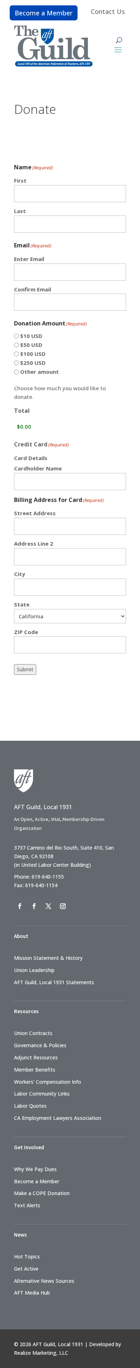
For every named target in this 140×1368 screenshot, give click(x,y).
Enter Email (29, 258)
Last (20, 210)
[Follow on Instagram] (63, 906)
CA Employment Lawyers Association (57, 1118)
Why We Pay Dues (35, 1169)
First (20, 180)
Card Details (30, 457)
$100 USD (33, 353)
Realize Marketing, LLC (41, 1352)
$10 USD (31, 335)
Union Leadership (34, 970)
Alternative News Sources (44, 1280)
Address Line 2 (33, 543)
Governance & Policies (40, 1045)
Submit (25, 669)
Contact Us (108, 11)
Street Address (35, 513)
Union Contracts (33, 1033)
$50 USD (31, 344)
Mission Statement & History (48, 957)
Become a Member (44, 13)
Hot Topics (27, 1256)
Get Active (26, 1268)
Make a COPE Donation (42, 1193)
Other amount (39, 371)
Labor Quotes (30, 1105)
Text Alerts (27, 1205)
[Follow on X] (48, 906)
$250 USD (33, 362)
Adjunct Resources (36, 1057)
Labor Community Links (42, 1093)
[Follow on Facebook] (19, 906)
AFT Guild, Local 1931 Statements (54, 982)
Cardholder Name (38, 468)
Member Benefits (34, 1069)
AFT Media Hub (32, 1292)
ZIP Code (26, 631)
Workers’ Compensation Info (47, 1081)
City (19, 573)
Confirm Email (32, 289)
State (21, 604)
